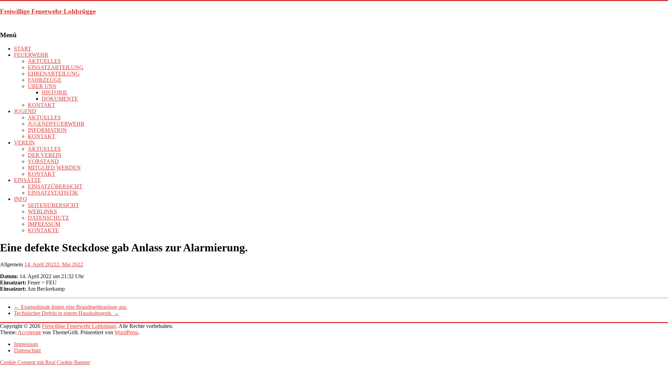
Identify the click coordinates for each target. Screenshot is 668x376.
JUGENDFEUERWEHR (56, 124)
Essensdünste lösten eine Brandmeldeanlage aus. (70, 307)
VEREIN (24, 143)
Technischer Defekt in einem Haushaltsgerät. (66, 313)
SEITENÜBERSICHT (53, 205)
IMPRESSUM (44, 224)
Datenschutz (27, 350)
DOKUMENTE (60, 99)
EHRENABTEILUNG (54, 74)
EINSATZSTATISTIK (53, 193)
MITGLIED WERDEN (54, 168)
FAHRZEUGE (45, 80)
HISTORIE (54, 92)
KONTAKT (41, 105)
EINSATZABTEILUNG (56, 67)
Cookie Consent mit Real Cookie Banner (45, 362)
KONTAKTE (43, 230)
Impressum (26, 344)
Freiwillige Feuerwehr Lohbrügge (48, 11)
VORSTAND (43, 161)
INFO (20, 199)
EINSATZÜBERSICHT (55, 186)
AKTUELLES (44, 61)
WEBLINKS (42, 211)
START (22, 49)
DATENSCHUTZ (48, 218)
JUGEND (25, 111)
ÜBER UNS (42, 86)
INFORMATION (47, 130)
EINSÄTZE (27, 180)
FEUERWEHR (31, 55)
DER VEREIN (45, 155)
